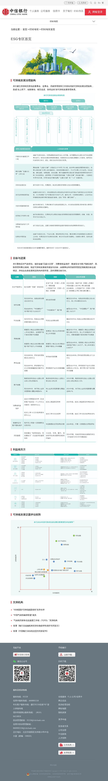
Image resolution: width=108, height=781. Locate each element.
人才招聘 (62, 738)
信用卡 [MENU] (56, 11)
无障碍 (83, 3)
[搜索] (91, 3)
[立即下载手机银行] (66, 654)
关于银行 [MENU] (67, 11)
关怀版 (71, 3)
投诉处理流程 (64, 705)
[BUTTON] (95, 12)
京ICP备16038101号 (74, 774)
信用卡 (79, 697)
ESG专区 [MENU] (79, 11)
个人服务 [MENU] (34, 11)
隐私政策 (62, 712)
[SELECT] (66, 745)
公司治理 (62, 730)
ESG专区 (34, 29)
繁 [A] (103, 3)
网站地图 (62, 708)
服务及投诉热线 (20, 690)
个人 (69, 697)
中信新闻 (62, 734)
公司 (74, 697)
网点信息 (62, 701)
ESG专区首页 (48, 29)
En (99, 3)
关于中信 (62, 719)
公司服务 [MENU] (45, 11)
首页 (25, 29)
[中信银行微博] (21, 654)
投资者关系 (63, 726)
